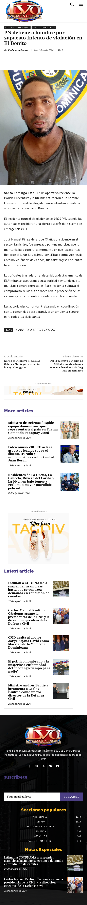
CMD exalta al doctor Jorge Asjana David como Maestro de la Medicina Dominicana (28, 643)
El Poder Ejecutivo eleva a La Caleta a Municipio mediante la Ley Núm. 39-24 (22, 364)
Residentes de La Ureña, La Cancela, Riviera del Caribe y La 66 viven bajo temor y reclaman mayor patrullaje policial (31, 481)
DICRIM (19, 330)
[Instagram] (36, 766)
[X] (30, 60)
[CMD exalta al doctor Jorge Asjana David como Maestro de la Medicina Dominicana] (61, 643)
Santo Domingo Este (43, 27)
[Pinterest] (39, 60)
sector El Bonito (46, 330)
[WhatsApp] (49, 60)
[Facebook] (21, 60)
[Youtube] (57, 766)
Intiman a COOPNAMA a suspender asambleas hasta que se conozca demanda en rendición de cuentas (28, 589)
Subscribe (71, 797)
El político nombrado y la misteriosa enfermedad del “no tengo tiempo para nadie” (29, 667)
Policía (30, 330)
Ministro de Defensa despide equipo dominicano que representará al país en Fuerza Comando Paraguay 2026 (33, 428)
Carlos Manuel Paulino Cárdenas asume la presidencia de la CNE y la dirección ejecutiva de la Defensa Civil (29, 617)
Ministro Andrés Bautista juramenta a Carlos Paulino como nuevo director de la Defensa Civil (28, 692)
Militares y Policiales (17, 27)
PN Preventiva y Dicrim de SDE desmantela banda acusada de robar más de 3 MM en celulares (66, 365)
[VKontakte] (50, 766)
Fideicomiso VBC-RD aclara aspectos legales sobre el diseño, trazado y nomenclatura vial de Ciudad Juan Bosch (31, 453)
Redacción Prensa (18, 50)
